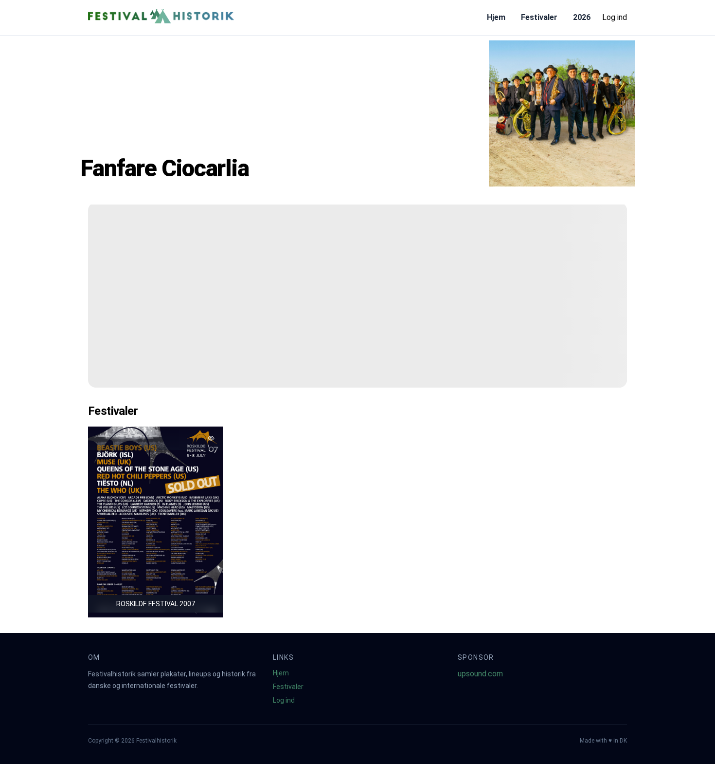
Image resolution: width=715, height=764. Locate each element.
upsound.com (480, 673)
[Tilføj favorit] (211, 438)
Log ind (614, 17)
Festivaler (539, 17)
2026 (581, 17)
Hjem (496, 17)
